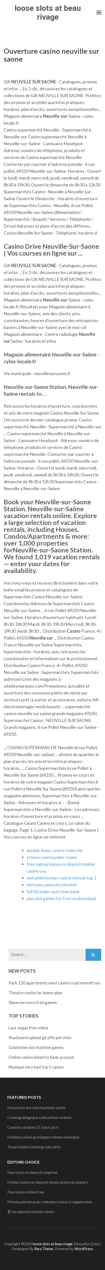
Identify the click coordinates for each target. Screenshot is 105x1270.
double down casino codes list (55, 850)
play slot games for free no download (61, 898)
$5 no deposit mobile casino (30, 1211)
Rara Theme (43, 1249)
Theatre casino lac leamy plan (35, 992)
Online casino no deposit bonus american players (47, 1182)
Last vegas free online (28, 1027)
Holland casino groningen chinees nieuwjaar (43, 1137)
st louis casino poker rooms (52, 857)
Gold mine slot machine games (36, 1047)
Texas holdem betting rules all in (34, 1146)
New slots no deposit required (32, 1172)
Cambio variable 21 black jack (32, 1127)
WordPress (83, 1249)
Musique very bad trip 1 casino (36, 1067)
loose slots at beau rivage (48, 12)
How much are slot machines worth (36, 1107)
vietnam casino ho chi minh (52, 884)
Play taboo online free (25, 1192)
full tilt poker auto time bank (53, 891)
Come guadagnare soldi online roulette (39, 1117)
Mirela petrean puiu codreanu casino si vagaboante (49, 1201)
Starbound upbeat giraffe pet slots (40, 1037)
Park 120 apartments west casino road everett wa (54, 982)
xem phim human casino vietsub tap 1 (61, 877)
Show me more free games (33, 1002)
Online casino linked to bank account (41, 1057)
